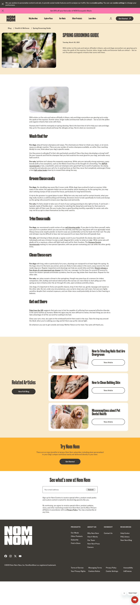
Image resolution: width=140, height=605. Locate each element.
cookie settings (119, 3)
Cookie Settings (112, 571)
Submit (91, 490)
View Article (108, 362)
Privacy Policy (72, 510)
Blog (9, 28)
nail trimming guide (72, 227)
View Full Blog (23, 391)
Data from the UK (36, 310)
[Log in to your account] (111, 18)
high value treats (40, 170)
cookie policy (97, 3)
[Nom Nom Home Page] (18, 535)
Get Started (123, 18)
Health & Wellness (22, 28)
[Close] (3, 4)
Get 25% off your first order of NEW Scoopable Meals (71, 11)
